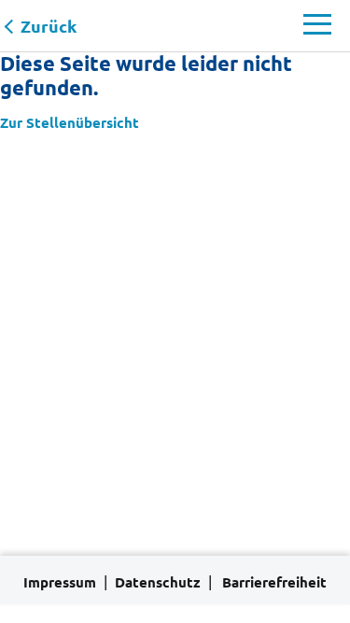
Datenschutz (158, 582)
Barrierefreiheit (274, 582)
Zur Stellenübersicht (69, 123)
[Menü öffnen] (317, 29)
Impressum (59, 582)
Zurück (49, 26)
